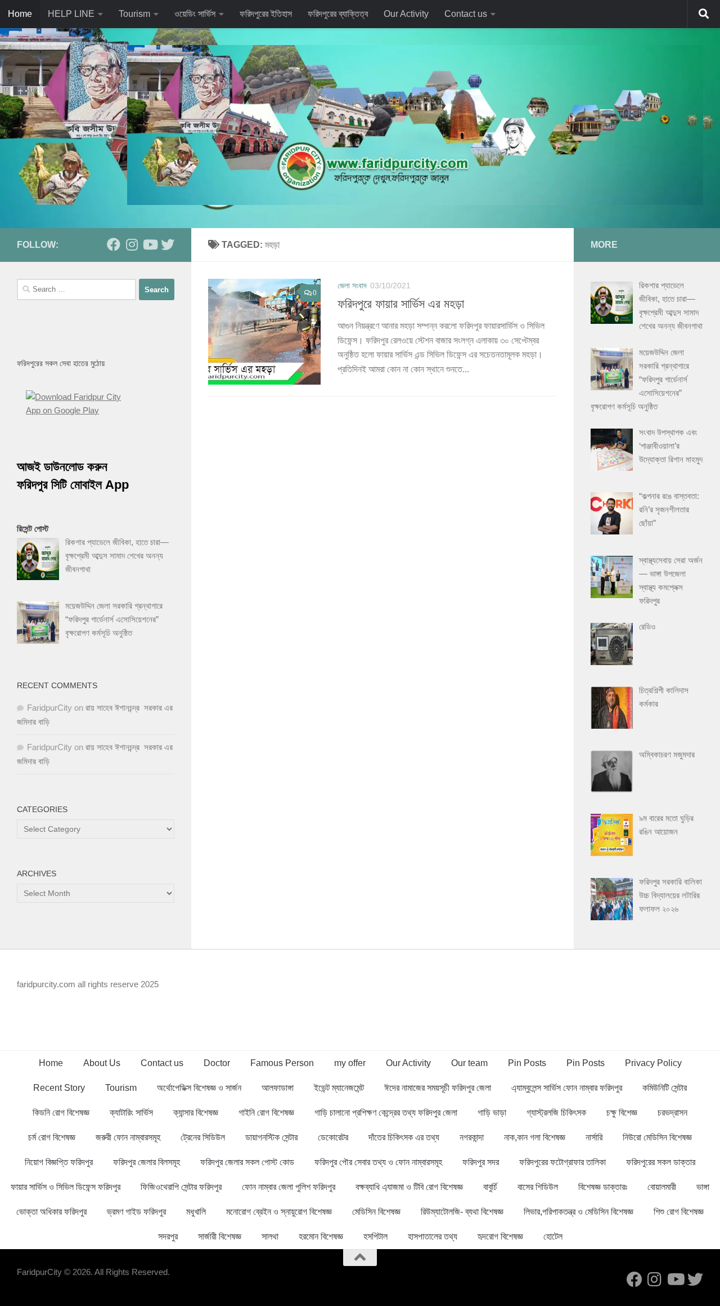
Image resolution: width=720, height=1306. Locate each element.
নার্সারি (594, 1137)
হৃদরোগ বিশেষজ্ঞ (500, 1236)
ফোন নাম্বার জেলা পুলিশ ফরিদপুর (288, 1187)
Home (20, 14)
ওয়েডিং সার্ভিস (194, 14)
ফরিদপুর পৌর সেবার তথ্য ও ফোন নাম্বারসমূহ (378, 1162)
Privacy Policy (653, 1063)
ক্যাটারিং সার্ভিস (131, 1112)
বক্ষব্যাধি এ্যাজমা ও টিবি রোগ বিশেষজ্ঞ (409, 1187)
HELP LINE (71, 14)
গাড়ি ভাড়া (492, 1112)
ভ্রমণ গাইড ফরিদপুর (136, 1211)
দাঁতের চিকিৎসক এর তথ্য (403, 1137)
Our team (469, 1063)
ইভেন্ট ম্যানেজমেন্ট (339, 1088)
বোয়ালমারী (661, 1187)
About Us (101, 1063)
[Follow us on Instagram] (131, 244)
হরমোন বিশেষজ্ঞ (321, 1236)
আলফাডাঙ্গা (278, 1088)
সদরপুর (168, 1236)
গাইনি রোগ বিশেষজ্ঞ (266, 1112)
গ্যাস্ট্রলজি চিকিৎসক (556, 1112)
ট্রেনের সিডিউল (203, 1137)
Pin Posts (527, 1063)
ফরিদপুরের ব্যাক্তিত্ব (338, 14)
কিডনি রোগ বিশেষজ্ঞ (61, 1112)
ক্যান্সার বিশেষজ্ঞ (195, 1112)
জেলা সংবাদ (352, 285)
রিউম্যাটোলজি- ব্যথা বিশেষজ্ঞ (462, 1211)
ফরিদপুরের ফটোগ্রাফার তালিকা (562, 1162)
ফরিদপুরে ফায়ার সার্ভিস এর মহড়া (401, 304)
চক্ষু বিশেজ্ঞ (621, 1112)
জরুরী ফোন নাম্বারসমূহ (128, 1137)
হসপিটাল (375, 1236)
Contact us (465, 14)
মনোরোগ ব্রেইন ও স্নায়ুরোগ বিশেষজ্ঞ (279, 1211)
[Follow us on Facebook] (113, 244)
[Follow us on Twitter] (167, 244)
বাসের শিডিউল (538, 1187)
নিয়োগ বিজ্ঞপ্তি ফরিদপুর (59, 1162)
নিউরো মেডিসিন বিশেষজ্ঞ (657, 1137)
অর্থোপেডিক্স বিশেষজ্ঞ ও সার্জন (199, 1088)
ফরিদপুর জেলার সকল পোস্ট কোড (247, 1162)
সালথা (270, 1236)
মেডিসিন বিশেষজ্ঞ (376, 1211)
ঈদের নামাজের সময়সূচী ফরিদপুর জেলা (437, 1088)
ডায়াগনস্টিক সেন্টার (271, 1137)
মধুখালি (196, 1211)
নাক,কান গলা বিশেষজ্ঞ (534, 1137)
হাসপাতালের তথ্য (432, 1236)
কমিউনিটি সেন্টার (664, 1088)
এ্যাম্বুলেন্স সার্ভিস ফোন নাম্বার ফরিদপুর (566, 1088)
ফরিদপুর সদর (480, 1162)
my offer (350, 1063)
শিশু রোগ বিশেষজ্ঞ (679, 1211)
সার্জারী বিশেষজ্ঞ (219, 1236)
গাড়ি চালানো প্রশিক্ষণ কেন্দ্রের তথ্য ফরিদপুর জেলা (385, 1112)
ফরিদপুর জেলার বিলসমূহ (146, 1162)
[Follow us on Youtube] (149, 244)
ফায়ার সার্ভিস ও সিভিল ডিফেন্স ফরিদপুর (65, 1187)
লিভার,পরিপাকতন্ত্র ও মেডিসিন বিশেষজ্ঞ (578, 1211)
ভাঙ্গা (702, 1187)
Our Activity (406, 14)
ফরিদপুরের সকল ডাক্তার (660, 1162)
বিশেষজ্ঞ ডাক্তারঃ (602, 1187)
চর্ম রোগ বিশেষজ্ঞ (51, 1137)
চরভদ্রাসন (672, 1112)
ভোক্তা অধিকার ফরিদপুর (51, 1211)
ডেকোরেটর (333, 1137)
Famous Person (282, 1063)
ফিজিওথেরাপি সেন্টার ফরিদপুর (181, 1187)
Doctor (217, 1063)
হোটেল (552, 1236)
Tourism (134, 14)
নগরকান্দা (472, 1137)
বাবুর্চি (490, 1187)
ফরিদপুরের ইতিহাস (266, 14)
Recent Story (59, 1088)
